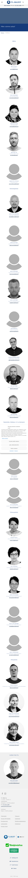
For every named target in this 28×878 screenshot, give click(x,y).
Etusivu (2, 32)
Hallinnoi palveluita (5, 438)
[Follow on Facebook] (2, 794)
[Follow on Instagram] (5, 794)
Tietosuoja (16, 450)
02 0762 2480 (18, 5)
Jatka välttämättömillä (14, 445)
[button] (2, 2)
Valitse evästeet (14, 448)
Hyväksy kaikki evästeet (14, 441)
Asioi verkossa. (7, 5)
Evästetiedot (12, 450)
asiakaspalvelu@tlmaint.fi (6, 806)
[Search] (23, 2)
